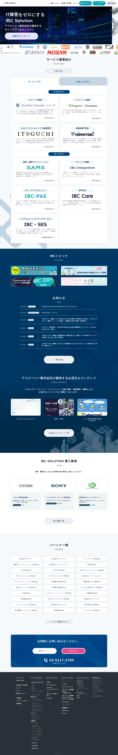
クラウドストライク (67, 686)
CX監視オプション (36, 719)
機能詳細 (34, 689)
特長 (33, 685)
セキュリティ (83, 81)
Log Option (65, 701)
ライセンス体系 (36, 694)
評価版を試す (35, 737)
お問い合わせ (111, 3)
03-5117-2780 (61, 660)
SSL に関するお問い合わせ (96, 687)
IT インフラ (34, 81)
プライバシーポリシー (22, 700)
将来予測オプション (37, 717)
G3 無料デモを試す (37, 739)
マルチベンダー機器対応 (37, 692)
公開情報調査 (80, 686)
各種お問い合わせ (97, 680)
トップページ (20, 677)
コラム (18, 690)
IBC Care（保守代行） (52, 694)
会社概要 (18, 698)
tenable (64, 684)
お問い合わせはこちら (48, 237)
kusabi (64, 713)
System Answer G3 (37, 682)
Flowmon (34, 742)
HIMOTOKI (35, 748)
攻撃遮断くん (65, 707)
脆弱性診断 (80, 684)
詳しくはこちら (49, 117)
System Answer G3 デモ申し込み (98, 683)
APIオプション (35, 715)
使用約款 (18, 703)
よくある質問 (35, 723)
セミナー (75, 3)
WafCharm (65, 710)
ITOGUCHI (35, 745)
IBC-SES (49, 698)
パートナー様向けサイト (59, 622)
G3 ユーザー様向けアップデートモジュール (38, 731)
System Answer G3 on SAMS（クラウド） (38, 706)
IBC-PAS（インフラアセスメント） (53, 689)
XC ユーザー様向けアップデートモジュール (37, 735)
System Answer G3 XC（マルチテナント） (37, 710)
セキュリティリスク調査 (83, 689)
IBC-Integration (52, 685)
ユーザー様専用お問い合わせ (36, 725)
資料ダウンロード (85, 3)
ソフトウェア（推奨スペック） (36, 703)
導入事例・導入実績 (66, 3)
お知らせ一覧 (20, 680)
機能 (33, 687)
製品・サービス (55, 3)
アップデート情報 (36, 728)
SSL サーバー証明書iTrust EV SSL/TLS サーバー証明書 (67, 697)
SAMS (48, 682)
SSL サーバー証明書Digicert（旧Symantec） (67, 691)
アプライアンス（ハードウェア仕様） (37, 699)
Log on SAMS (66, 704)
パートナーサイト (97, 696)
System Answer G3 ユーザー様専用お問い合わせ (98, 691)
